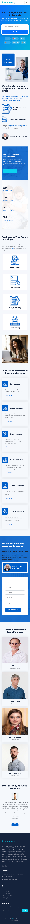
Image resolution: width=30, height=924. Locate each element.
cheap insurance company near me (18, 125)
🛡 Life (22, 38)
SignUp (25, 911)
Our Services (6, 893)
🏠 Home (7, 42)
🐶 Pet (23, 42)
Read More (9, 395)
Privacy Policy (6, 898)
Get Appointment (13, 609)
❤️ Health (15, 38)
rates (13, 248)
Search (15, 32)
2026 (12, 918)
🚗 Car (7, 38)
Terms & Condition (8, 896)
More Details (10, 171)
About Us (5, 889)
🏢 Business (16, 42)
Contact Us (6, 891)
